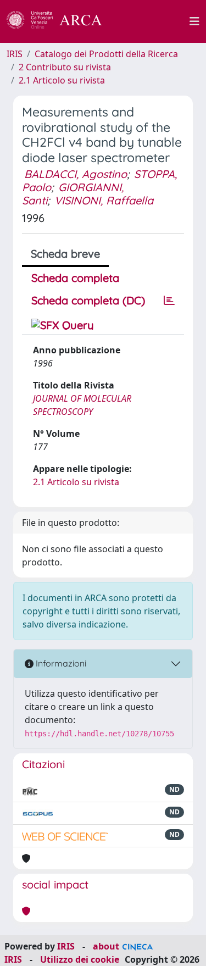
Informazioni (60, 663)
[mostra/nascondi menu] (194, 21)
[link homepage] (60, 21)
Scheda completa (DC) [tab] (88, 300)
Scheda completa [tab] (75, 278)
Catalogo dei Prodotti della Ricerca (106, 54)
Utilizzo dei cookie (79, 959)
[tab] (169, 300)
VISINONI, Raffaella (103, 200)
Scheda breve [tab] (65, 253)
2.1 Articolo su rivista (62, 80)
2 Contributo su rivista (65, 67)
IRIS (15, 54)
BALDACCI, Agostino (75, 174)
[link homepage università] (152, 21)
